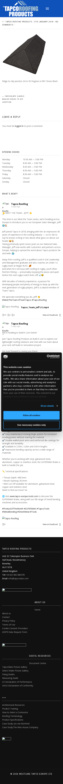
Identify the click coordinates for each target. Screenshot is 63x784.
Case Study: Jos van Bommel (15, 723)
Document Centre (37, 663)
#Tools (33, 511)
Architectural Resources (13, 705)
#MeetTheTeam (10, 300)
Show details (47, 406)
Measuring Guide (10, 678)
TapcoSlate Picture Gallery (14, 667)
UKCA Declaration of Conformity (17, 685)
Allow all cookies (31, 415)
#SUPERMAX (30, 508)
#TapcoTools (43, 508)
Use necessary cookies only (31, 425)
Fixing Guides (8, 674)
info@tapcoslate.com (18, 578)
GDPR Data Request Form (14, 632)
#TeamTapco (24, 300)
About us (6, 613)
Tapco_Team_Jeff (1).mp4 (35, 307)
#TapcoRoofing (39, 300)
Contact (6, 617)
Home (37, 609)
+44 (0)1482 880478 (15, 574)
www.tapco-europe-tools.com (24, 496)
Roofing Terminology (12, 716)
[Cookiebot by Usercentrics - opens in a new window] (47, 357)
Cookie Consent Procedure (15, 628)
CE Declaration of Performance (17, 681)
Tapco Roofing (19, 204)
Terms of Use (8, 624)
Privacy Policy (8, 620)
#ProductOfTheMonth (12, 508)
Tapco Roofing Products (19, 22)
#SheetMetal (23, 511)
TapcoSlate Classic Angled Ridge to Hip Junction (13, 99)
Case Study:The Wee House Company (20, 727)
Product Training (10, 708)
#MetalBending (9, 511)
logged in (19, 126)
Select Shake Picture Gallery (15, 670)
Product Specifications (12, 719)
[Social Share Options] (60, 315)
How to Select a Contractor (15, 712)
